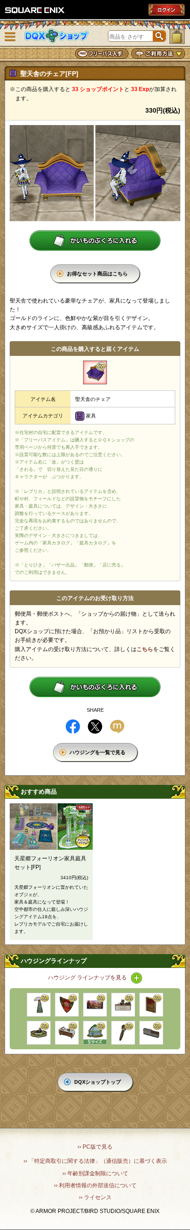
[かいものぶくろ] (177, 36)
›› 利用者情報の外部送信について (95, 1185)
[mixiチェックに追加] (117, 726)
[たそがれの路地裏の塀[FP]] (151, 1032)
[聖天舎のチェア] (95, 372)
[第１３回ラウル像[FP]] (38, 1032)
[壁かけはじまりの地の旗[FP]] (66, 1004)
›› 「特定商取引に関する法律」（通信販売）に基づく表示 (95, 1161)
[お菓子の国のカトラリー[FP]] (123, 1032)
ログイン (166, 9)
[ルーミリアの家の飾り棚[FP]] (66, 1032)
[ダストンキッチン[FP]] (123, 1004)
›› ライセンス (95, 1197)
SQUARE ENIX (35, 10)
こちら (145, 649)
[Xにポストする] (95, 726)
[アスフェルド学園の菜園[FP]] (95, 1032)
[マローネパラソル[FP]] (38, 1004)
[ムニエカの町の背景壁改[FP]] (95, 1004)
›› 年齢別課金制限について (95, 1173)
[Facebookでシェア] (72, 726)
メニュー (10, 37)
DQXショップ (56, 36)
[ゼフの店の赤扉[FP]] (151, 1004)
